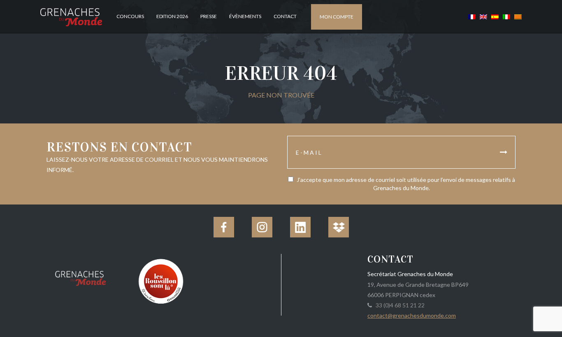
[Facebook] (224, 227)
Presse (208, 16)
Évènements (245, 16)
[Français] (472, 16)
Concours (130, 16)
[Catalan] (517, 16)
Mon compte (336, 17)
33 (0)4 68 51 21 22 (399, 305)
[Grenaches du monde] (80, 277)
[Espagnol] (495, 16)
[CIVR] (161, 280)
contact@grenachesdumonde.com (411, 315)
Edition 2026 (172, 16)
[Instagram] (262, 227)
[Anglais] (483, 16)
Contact (285, 16)
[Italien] (506, 16)
